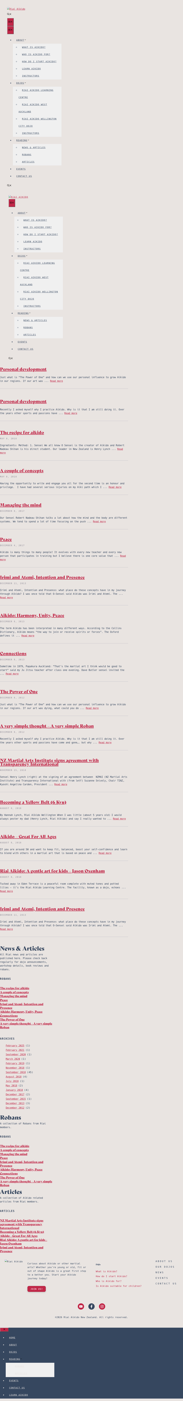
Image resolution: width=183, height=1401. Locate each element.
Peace (6, 539)
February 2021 (15, 1050)
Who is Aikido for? (36, 54)
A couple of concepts (21, 470)
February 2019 (15, 1063)
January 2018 (14, 1090)
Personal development (23, 369)
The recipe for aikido (22, 432)
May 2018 (11, 1085)
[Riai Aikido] (18, 197)
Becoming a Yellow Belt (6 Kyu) (33, 802)
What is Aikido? (34, 47)
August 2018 (13, 1076)
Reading (21, 140)
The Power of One (19, 691)
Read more (56, 381)
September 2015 (16, 1098)
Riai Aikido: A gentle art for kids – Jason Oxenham (52, 870)
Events (21, 169)
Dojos (20, 83)
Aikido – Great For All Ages (28, 836)
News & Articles (34, 147)
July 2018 (12, 1081)
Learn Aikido (31, 68)
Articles (28, 161)
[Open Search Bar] (9, 14)
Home (12, 1337)
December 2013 (15, 1103)
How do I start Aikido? (39, 61)
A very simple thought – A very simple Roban (47, 725)
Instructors (30, 75)
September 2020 (16, 1054)
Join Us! (36, 1289)
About (20, 40)
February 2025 (15, 1045)
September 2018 (16, 1072)
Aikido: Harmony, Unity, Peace (32, 615)
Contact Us (24, 176)
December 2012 (15, 1107)
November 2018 (15, 1067)
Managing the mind (20, 504)
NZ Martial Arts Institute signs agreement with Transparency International (49, 762)
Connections (13, 653)
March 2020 (13, 1059)
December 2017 (15, 1094)
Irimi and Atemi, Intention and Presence (42, 577)
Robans (26, 154)
